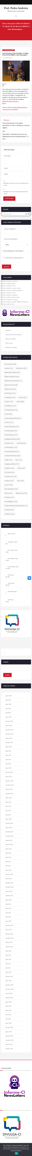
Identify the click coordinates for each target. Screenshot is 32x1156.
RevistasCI (9, 510)
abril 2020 (8, 1019)
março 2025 (8, 768)
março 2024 (8, 819)
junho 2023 (8, 857)
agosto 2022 (9, 900)
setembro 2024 (9, 793)
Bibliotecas (21, 368)
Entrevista (21, 443)
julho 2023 (8, 853)
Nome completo (10, 229)
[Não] (30, 1149)
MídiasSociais (21, 493)
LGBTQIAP (9, 472)
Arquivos (9, 368)
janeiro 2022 (9, 929)
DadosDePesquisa (12, 426)
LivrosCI (9, 485)
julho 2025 (8, 751)
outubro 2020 (9, 993)
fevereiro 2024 (9, 823)
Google (8, 460)
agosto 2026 (9, 695)
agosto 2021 (9, 951)
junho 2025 (8, 755)
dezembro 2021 (9, 934)
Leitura (21, 468)
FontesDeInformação (12, 455)
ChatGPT (9, 401)
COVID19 (9, 422)
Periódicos (9, 497)
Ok (16, 1153)
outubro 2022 (9, 891)
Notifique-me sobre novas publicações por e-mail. (15, 192)
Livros (20, 481)
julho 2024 (8, 802)
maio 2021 (8, 963)
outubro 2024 (9, 789)
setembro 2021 (9, 946)
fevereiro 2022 (9, 925)
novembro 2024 (9, 785)
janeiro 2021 (9, 980)
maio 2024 (8, 810)
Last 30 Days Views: (13, 558)
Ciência (20, 401)
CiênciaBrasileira (11, 410)
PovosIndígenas (11, 501)
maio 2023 (8, 861)
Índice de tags (9, 343)
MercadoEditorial (11, 489)
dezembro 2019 (9, 1036)
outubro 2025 (9, 738)
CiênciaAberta (10, 406)
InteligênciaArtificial (12, 464)
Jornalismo (9, 468)
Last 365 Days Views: (13, 566)
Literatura (9, 481)
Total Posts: (11, 599)
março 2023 (8, 870)
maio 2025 (8, 759)
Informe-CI (8, 330)
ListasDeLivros (10, 476)
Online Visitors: (12, 533)
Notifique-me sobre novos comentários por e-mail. (15, 184)
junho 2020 (8, 1010)
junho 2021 (8, 959)
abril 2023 (8, 866)
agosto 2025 (9, 746)
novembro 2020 (9, 989)
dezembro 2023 (9, 831)
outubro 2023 (9, 840)
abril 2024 (8, 815)
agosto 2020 (9, 1002)
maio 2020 (8, 1014)
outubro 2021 (9, 942)
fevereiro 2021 (9, 976)
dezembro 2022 (9, 883)
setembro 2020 (9, 997)
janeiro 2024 (9, 827)
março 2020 (8, 1023)
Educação (9, 443)
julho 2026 (8, 700)
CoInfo (8, 414)
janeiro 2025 (9, 776)
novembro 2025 (9, 734)
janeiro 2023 (9, 878)
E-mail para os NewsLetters (14, 258)
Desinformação (11, 431)
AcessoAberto (10, 364)
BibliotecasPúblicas (12, 376)
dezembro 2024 (9, 781)
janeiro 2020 (9, 1031)
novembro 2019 (9, 1040)
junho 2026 (8, 704)
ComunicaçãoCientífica (13, 418)
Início (16, 32)
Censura (23, 397)
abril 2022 (8, 917)
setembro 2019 (9, 1048)
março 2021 (8, 972)
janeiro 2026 (9, 725)
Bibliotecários (10, 389)
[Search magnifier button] (29, 214)
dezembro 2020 (9, 985)
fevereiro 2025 (9, 772)
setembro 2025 (9, 742)
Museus (8, 493)
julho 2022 (8, 904)
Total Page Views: (12, 591)
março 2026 (8, 717)
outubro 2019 (9, 1044)
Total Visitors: (11, 583)
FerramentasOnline (12, 451)
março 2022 (8, 921)
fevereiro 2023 (9, 874)
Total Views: (11, 575)
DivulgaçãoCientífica (12, 439)
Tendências (9, 514)
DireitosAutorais (11, 435)
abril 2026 (8, 712)
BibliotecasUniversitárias (13, 381)
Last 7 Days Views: (13, 550)
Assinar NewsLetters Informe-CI (14, 334)
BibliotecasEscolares (12, 372)
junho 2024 (8, 806)
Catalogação (10, 397)
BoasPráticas (10, 393)
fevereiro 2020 (9, 1027)
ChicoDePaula (8, 58)
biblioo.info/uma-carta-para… (10, 101)
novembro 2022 (9, 887)
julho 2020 (8, 1006)
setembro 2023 (9, 844)
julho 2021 (8, 955)
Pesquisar (5, 662)
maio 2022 (8, 912)
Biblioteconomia (11, 385)
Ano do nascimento (11, 239)
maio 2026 (8, 708)
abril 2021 (8, 968)
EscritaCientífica (11, 447)
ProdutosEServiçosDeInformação (16, 505)
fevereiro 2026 (9, 721)
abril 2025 (8, 763)
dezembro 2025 (9, 729)
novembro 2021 (9, 938)
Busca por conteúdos (11, 339)
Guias (18, 460)
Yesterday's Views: (13, 542)
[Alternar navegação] (16, 16)
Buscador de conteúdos (11, 347)
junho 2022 (8, 908)
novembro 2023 (9, 836)
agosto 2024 (9, 797)
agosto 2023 (9, 849)
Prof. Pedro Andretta (16, 8)
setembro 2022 (9, 895)
